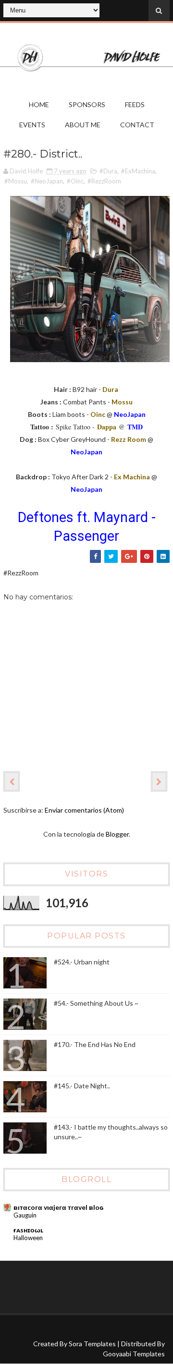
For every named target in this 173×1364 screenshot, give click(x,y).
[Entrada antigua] (159, 781)
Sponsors (87, 104)
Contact (137, 125)
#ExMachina (138, 171)
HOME (39, 104)
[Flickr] (33, 1329)
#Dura (108, 171)
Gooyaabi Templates (134, 1354)
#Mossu (15, 181)
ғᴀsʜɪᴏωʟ (28, 1230)
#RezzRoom (104, 181)
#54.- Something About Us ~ (96, 1003)
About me (82, 125)
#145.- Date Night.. (82, 1086)
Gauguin (25, 1215)
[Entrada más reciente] (11, 781)
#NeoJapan (47, 181)
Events (32, 125)
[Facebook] (15, 1329)
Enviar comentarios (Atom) (84, 810)
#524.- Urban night (82, 962)
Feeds (135, 104)
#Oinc (75, 181)
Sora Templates (92, 1344)
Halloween (28, 1238)
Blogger (117, 834)
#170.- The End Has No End (95, 1044)
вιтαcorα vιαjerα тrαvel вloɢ (58, 1207)
